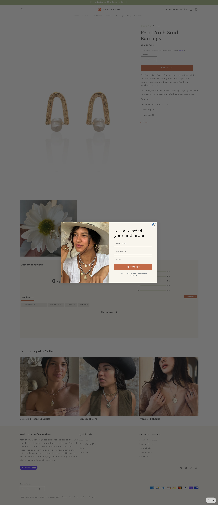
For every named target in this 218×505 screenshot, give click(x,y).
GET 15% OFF (133, 267)
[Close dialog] (154, 225)
